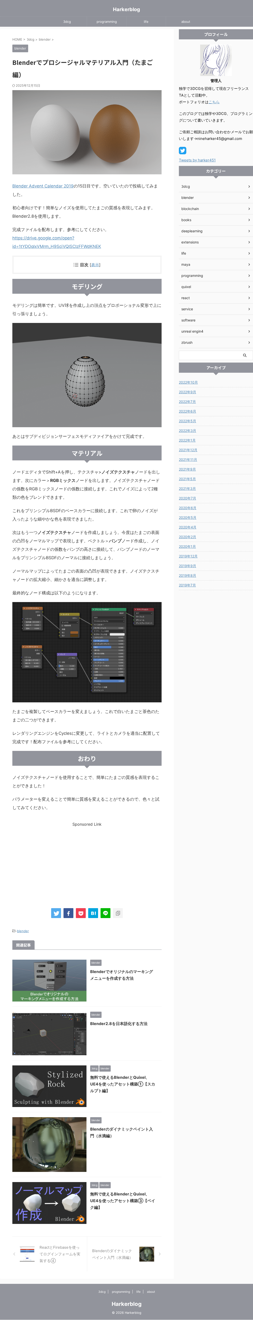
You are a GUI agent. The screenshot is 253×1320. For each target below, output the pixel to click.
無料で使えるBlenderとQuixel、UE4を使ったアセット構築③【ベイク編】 (122, 1200)
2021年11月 (188, 459)
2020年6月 (187, 508)
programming (107, 22)
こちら (214, 102)
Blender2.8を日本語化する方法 (119, 1023)
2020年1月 (187, 546)
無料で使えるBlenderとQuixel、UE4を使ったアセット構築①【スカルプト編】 (122, 1084)
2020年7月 (187, 498)
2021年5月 (187, 479)
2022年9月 (187, 392)
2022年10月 (188, 382)
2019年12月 (188, 556)
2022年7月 (187, 401)
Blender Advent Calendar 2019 (43, 186)
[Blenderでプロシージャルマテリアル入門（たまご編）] (93, 913)
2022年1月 (187, 440)
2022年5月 (187, 421)
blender (23, 931)
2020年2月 (187, 537)
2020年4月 (187, 527)
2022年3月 (187, 430)
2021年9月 (187, 469)
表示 (95, 264)
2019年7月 (187, 585)
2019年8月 (187, 575)
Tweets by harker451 (197, 160)
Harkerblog (126, 9)
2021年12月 (188, 450)
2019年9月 (187, 566)
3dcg (67, 22)
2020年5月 (187, 517)
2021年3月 (187, 488)
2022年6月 (187, 411)
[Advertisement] (87, 861)
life (146, 22)
